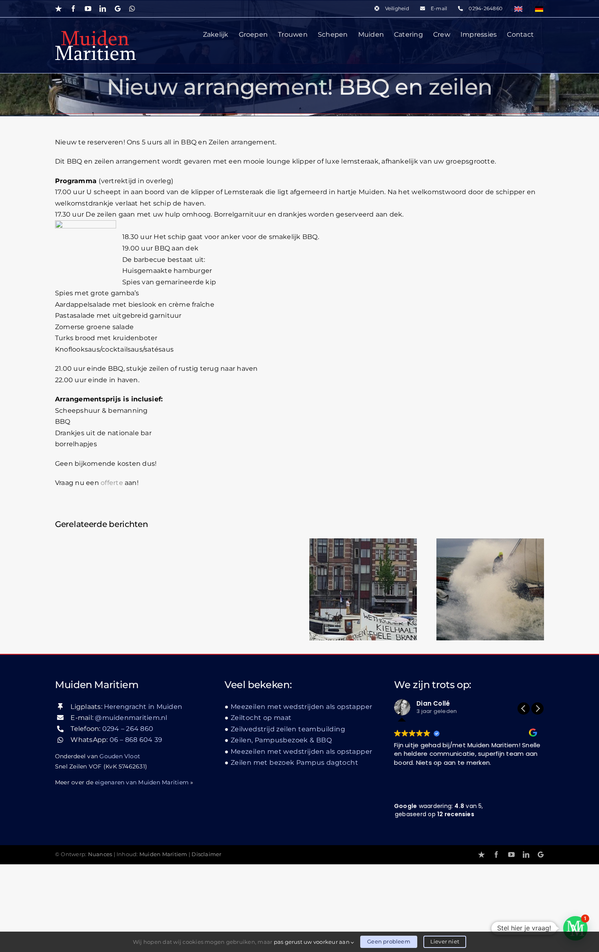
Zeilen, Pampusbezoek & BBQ (281, 740)
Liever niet (444, 941)
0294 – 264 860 (127, 729)
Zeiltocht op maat (261, 718)
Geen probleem (388, 941)
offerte (112, 483)
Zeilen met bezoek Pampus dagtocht (294, 762)
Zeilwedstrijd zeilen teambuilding (288, 729)
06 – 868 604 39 (136, 740)
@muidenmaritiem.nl (131, 718)
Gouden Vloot (119, 756)
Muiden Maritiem (163, 854)
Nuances (100, 854)
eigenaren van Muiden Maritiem (142, 782)
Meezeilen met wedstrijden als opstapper (301, 707)
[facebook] (496, 854)
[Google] (540, 854)
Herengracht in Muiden (143, 707)
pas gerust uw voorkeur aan (312, 942)
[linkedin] (526, 854)
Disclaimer (206, 854)
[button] (537, 708)
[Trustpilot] (481, 854)
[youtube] (511, 854)
